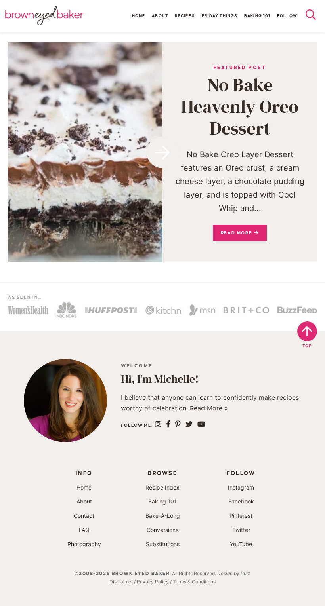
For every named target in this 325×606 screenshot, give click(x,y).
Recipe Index (162, 487)
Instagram (241, 487)
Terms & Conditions (194, 582)
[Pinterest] (178, 424)
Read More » (209, 408)
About (160, 15)
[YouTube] (201, 424)
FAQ (84, 529)
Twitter (241, 529)
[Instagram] (158, 424)
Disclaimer (121, 582)
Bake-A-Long (162, 515)
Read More (233, 235)
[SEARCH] (315, 16)
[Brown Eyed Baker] (44, 16)
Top (307, 346)
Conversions (162, 529)
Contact (84, 515)
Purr (245, 573)
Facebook (241, 501)
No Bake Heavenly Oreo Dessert (239, 107)
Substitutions (163, 544)
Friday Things (219, 15)
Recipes (185, 15)
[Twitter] (189, 424)
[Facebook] (168, 424)
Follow (287, 15)
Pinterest (240, 515)
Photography (84, 544)
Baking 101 (257, 15)
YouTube (241, 544)
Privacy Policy (153, 582)
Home (138, 15)
